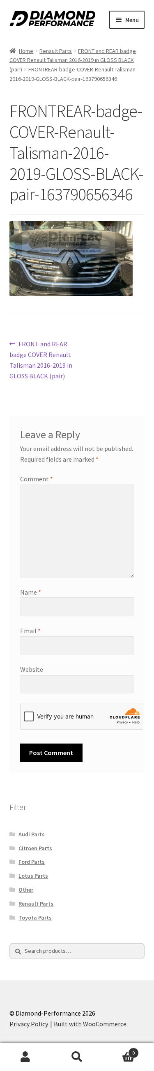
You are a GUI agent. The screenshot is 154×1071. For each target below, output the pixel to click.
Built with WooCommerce (90, 1024)
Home (26, 51)
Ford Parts (31, 861)
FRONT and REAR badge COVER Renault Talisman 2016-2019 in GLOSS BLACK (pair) (72, 60)
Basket (119, 1050)
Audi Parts (31, 834)
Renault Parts (55, 51)
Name (30, 592)
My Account (25, 1057)
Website (31, 669)
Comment (36, 479)
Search (77, 1057)
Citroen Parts (35, 848)
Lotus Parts (33, 875)
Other (25, 889)
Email (30, 631)
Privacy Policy (28, 1024)
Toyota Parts (35, 917)
